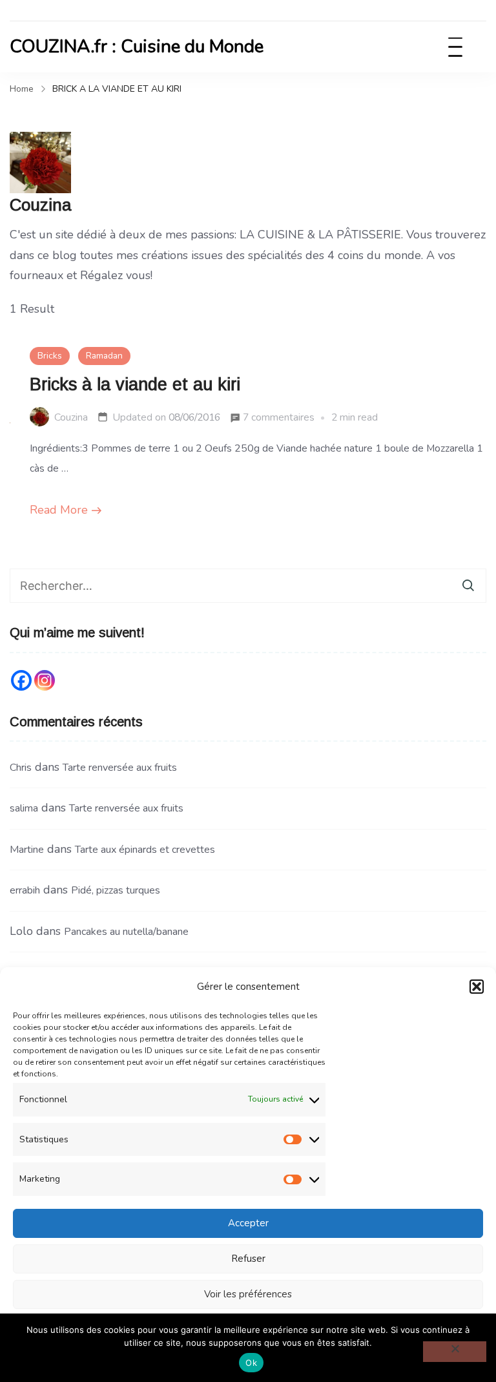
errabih (25, 890)
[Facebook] (21, 680)
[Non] (454, 1351)
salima (24, 808)
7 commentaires (279, 419)
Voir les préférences (248, 1294)
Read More (59, 510)
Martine (27, 850)
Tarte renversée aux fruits (120, 767)
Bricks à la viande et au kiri (135, 384)
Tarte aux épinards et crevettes (145, 850)
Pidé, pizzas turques (115, 890)
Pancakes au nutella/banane (126, 932)
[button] (476, 986)
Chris (21, 767)
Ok (251, 1362)
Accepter (248, 1223)
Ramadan (104, 356)
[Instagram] (44, 680)
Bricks (49, 356)
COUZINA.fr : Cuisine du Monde (137, 46)
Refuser (248, 1258)
